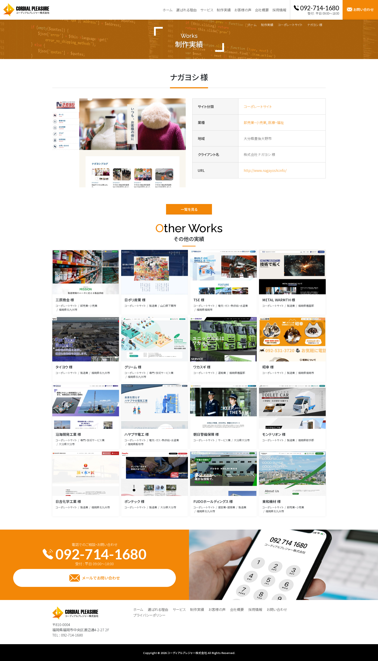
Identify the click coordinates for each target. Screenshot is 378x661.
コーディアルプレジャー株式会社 (187, 653)
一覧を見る (189, 209)
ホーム (252, 25)
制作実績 (267, 25)
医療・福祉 (276, 122)
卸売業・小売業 (255, 122)
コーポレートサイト (290, 25)
